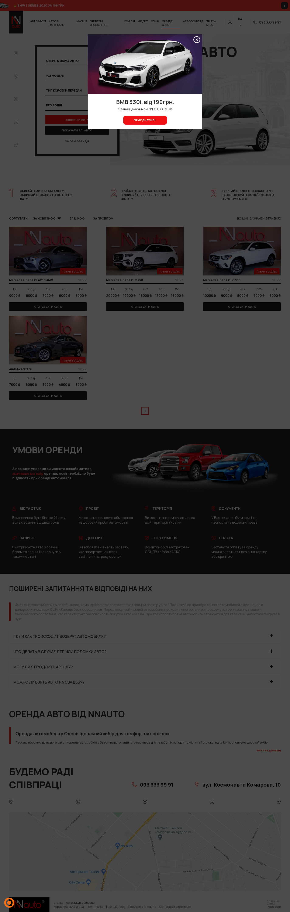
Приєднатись (145, 120)
